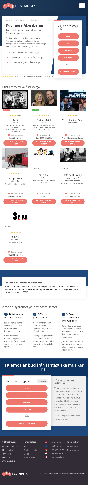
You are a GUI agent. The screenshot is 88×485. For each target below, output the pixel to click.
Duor (26, 20)
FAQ (25, 446)
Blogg (26, 454)
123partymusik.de (56, 449)
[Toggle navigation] (82, 5)
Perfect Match (44, 120)
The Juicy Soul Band (72, 120)
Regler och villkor (31, 450)
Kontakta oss (29, 457)
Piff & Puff (44, 175)
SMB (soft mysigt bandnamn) (73, 176)
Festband (19, 20)
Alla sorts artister (68, 72)
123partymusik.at (55, 453)
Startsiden (9, 20)
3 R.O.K (15, 237)
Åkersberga (35, 20)
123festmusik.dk (55, 442)
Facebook (73, 446)
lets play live (15, 178)
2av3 (15, 120)
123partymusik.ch (56, 457)
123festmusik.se (55, 446)
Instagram (74, 450)
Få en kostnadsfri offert (15, 143)
